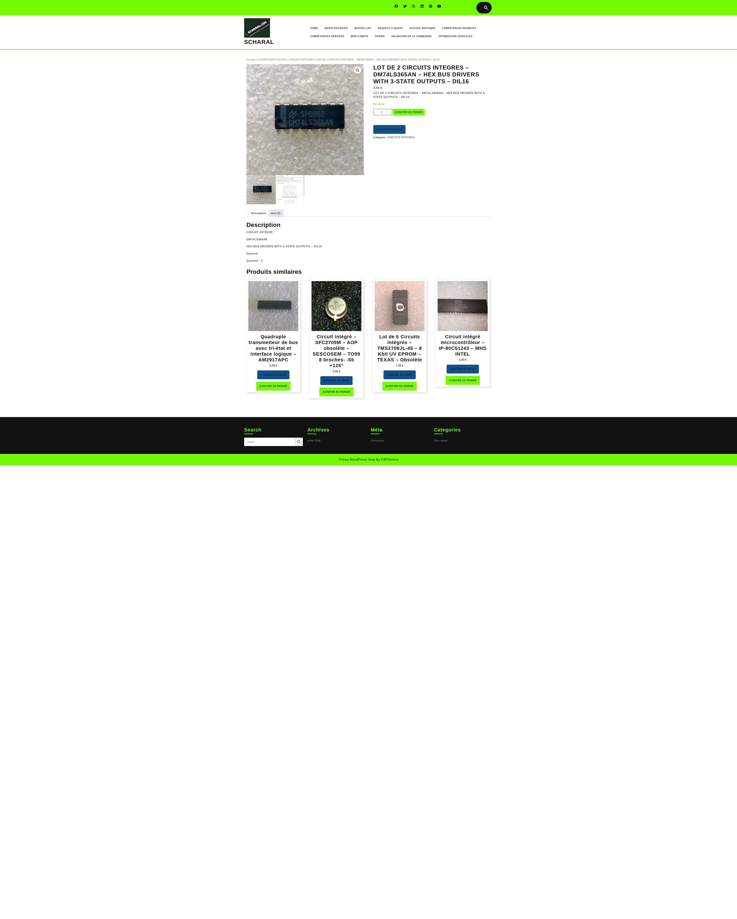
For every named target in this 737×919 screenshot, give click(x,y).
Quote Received (336, 28)
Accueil (250, 59)
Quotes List (362, 28)
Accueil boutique (422, 28)
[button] (357, 70)
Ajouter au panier (409, 112)
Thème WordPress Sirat (356, 459)
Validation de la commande (411, 36)
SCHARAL (259, 42)
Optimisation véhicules (455, 36)
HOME (314, 28)
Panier (380, 36)
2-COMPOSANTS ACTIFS (272, 59)
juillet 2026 (314, 440)
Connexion (377, 440)
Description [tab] (258, 213)
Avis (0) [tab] (276, 213)
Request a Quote (390, 28)
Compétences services (327, 36)
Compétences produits (459, 28)
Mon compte (359, 36)
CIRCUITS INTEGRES (301, 59)
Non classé (441, 440)
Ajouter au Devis (389, 129)
